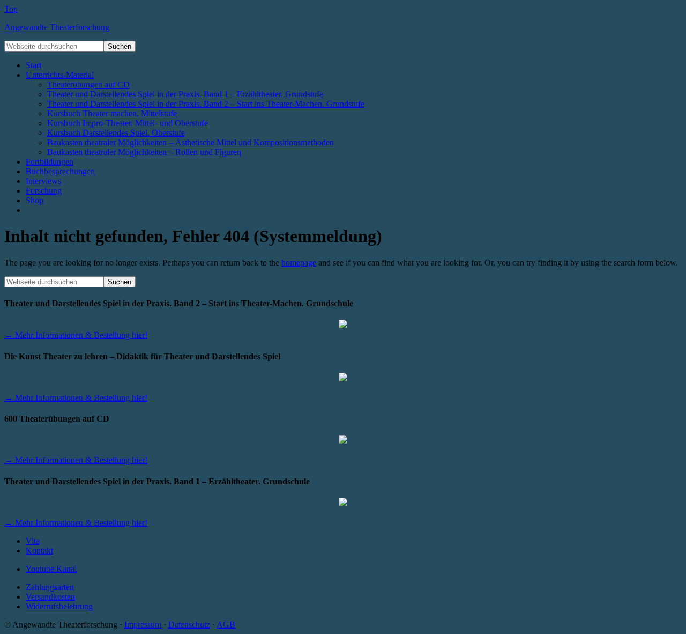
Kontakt (39, 550)
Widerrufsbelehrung (59, 606)
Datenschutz (189, 624)
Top (11, 8)
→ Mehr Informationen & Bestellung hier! (75, 335)
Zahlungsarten (50, 587)
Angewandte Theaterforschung (56, 27)
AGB (226, 624)
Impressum (142, 624)
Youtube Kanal (51, 568)
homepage (298, 262)
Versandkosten (50, 596)
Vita (33, 540)
